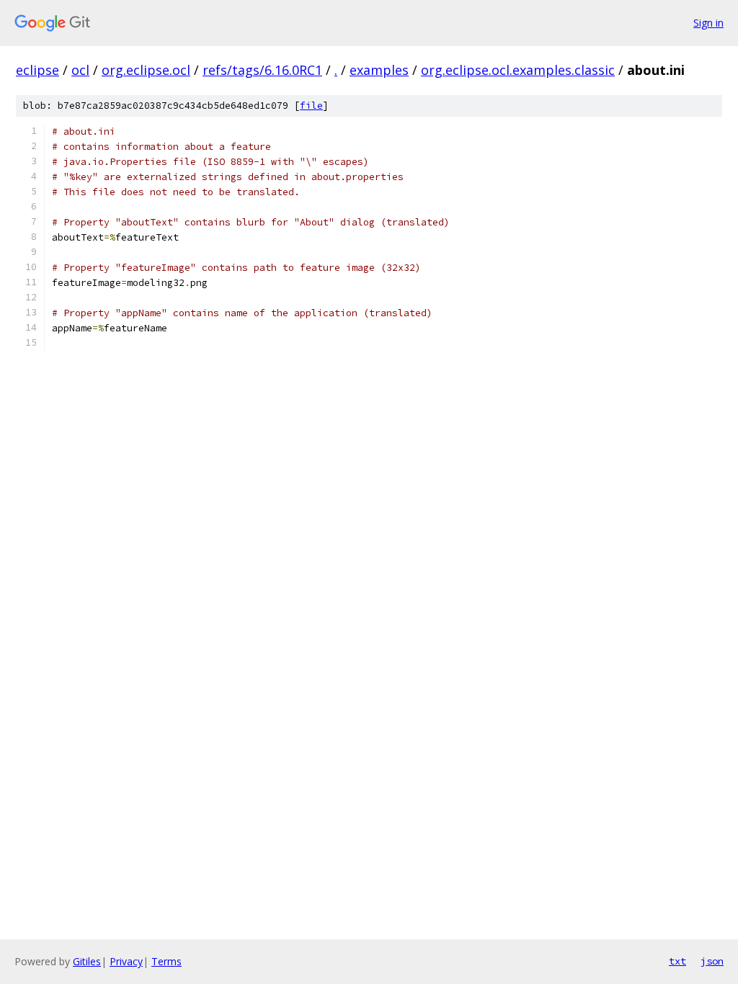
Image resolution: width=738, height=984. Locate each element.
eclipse (37, 70)
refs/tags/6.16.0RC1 (262, 70)
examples (379, 70)
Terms (166, 961)
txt (677, 960)
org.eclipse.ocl (146, 70)
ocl (80, 70)
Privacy (126, 961)
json (712, 960)
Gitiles (87, 961)
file (311, 105)
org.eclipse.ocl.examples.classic (518, 70)
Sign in (708, 23)
